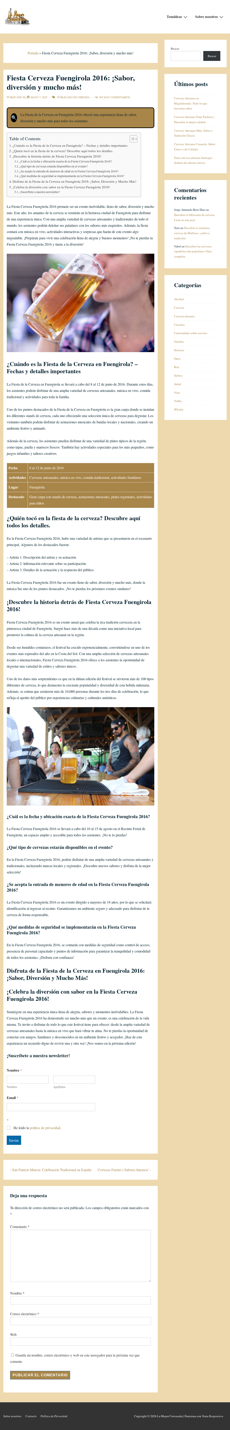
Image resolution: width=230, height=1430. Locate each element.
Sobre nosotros (206, 16)
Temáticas (174, 16)
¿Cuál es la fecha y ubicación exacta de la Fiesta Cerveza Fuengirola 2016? (66, 161)
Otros (177, 359)
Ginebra (179, 342)
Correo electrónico (23, 1313)
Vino (177, 393)
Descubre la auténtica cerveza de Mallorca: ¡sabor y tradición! (192, 233)
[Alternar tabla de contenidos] (131, 139)
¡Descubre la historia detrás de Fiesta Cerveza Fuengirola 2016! (57, 156)
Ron (176, 367)
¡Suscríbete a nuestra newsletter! (40, 192)
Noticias (179, 350)
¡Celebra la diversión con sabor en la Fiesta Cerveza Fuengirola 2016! (61, 187)
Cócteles (179, 325)
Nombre (12, 1087)
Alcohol (179, 299)
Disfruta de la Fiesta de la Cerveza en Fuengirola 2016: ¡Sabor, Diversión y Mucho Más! (74, 181)
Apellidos (59, 1087)
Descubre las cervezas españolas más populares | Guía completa (193, 251)
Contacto (31, 1416)
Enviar (14, 1140)
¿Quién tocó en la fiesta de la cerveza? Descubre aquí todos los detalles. (63, 151)
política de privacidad (45, 1127)
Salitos (178, 375)
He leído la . (37, 1128)
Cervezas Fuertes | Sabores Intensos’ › (124, 1169)
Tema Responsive (212, 1416)
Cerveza (84, 97)
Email (12, 1097)
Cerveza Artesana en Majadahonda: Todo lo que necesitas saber (190, 103)
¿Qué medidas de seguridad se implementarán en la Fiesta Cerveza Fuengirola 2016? (72, 176)
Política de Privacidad (54, 1416)
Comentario (19, 1226)
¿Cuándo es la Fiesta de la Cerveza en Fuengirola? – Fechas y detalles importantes (70, 145)
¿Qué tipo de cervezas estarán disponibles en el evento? (54, 166)
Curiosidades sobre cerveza (190, 333)
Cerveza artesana (184, 316)
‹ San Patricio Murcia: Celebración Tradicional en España (50, 1169)
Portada (33, 53)
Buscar (175, 49)
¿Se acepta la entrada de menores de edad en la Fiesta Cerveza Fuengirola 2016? (69, 171)
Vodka (178, 401)
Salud (177, 384)
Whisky (179, 409)
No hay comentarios (114, 97)
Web (13, 1334)
